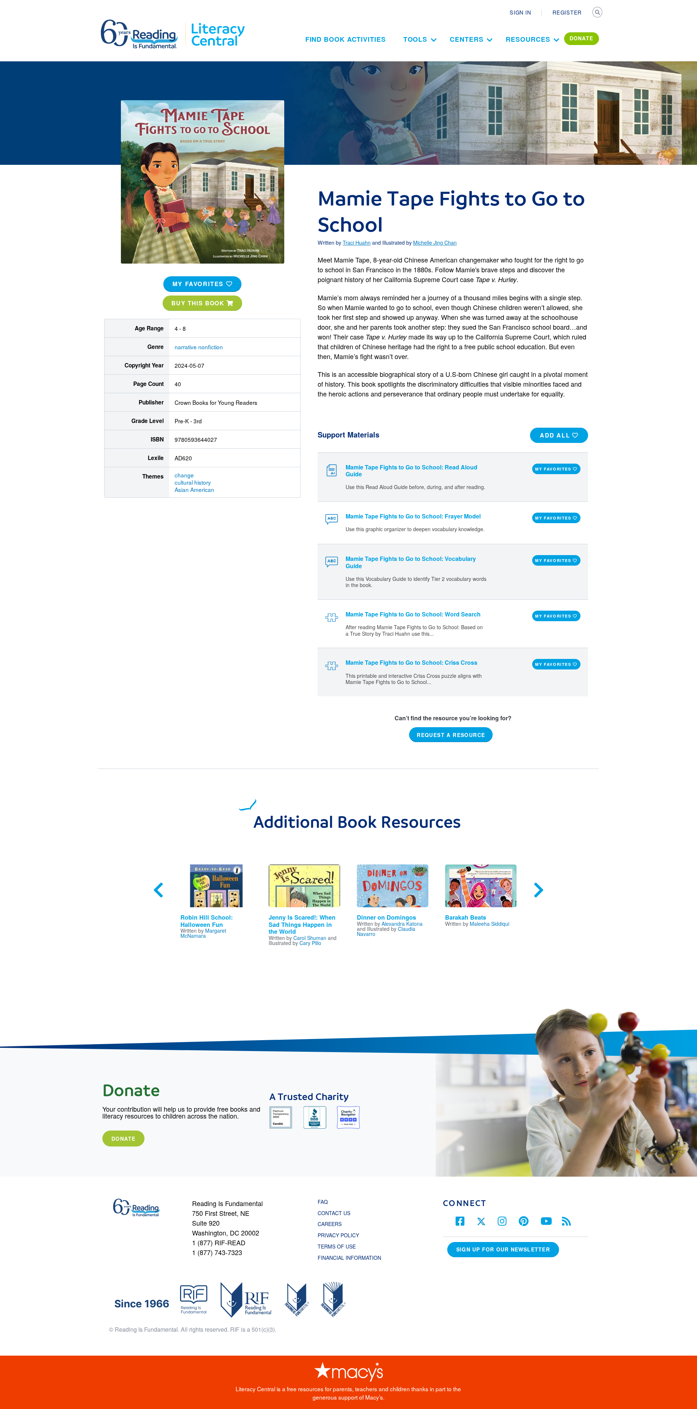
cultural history (193, 482)
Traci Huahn (357, 242)
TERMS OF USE (340, 1246)
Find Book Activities (345, 39)
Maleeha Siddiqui (489, 923)
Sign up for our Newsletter (503, 1249)
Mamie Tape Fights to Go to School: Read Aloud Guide (411, 470)
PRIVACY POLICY (338, 1235)
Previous (158, 890)
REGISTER (567, 12)
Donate (123, 1138)
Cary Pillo (310, 942)
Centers (466, 39)
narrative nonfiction (199, 347)
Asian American (194, 489)
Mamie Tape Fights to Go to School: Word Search (413, 614)
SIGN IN (520, 12)
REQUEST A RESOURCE (451, 734)
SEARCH (597, 13)
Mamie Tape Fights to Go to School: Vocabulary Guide (411, 562)
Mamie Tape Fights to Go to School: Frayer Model (413, 516)
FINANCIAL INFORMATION (349, 1257)
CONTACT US (336, 1213)
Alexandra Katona (402, 923)
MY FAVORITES (199, 284)
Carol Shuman (309, 937)
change (184, 475)
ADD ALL (556, 435)
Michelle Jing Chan (435, 242)
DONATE (582, 38)
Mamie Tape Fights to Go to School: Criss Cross (411, 662)
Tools (415, 39)
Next (538, 890)
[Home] (144, 23)
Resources (528, 39)
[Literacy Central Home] (218, 23)
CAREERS (330, 1223)
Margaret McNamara (203, 933)
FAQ (323, 1201)
